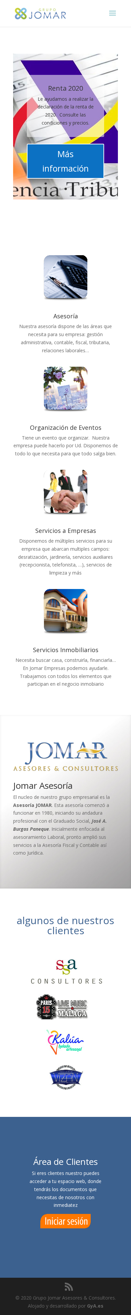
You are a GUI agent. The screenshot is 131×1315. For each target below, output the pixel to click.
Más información (65, 161)
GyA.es (95, 1306)
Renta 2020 (65, 88)
